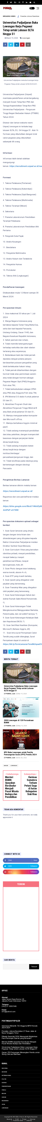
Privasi (24, 1119)
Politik (4, 1079)
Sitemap (29, 1120)
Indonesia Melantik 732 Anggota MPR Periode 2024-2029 (19, 1027)
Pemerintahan (6, 1086)
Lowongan (26, 38)
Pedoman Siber (18, 1120)
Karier (6, 765)
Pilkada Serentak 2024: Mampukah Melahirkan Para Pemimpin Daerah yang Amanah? (19, 1037)
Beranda (9, 1119)
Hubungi (32, 1119)
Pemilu (4, 1090)
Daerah (4, 1082)
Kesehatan (5, 1100)
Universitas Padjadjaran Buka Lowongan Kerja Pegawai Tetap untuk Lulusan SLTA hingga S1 (20, 1048)
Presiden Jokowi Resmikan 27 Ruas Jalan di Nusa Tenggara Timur (19, 1032)
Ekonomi (4, 1072)
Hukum (4, 1097)
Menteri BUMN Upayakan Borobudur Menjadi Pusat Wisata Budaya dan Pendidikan (19, 1043)
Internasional (6, 1075)
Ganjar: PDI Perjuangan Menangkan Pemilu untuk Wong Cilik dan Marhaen (21, 1053)
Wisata (4, 1093)
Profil (17, 1119)
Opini (3, 1104)
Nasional (5, 1068)
